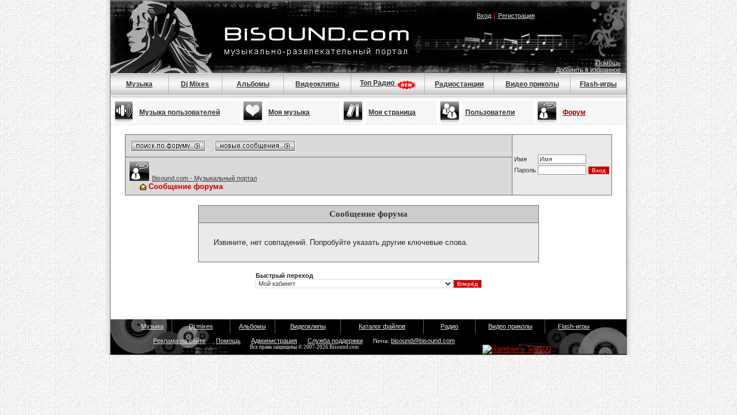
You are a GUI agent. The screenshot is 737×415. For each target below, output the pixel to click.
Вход (484, 15)
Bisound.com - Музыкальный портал (204, 178)
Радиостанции (459, 84)
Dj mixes (201, 326)
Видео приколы (532, 84)
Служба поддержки (335, 340)
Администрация (274, 340)
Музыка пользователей (179, 112)
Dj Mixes (195, 84)
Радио (449, 326)
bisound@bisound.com (423, 340)
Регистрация (516, 15)
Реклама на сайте (179, 340)
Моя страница (392, 112)
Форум (574, 112)
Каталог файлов (382, 326)
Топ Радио (378, 83)
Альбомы (253, 84)
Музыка (139, 84)
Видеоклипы (317, 84)
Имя (520, 159)
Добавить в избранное (588, 69)
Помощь (608, 62)
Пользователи (490, 112)
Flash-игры (598, 84)
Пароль (525, 170)
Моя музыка (289, 112)
